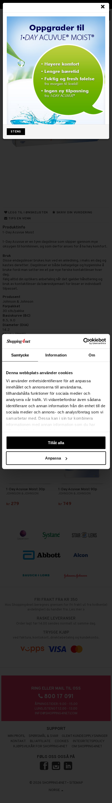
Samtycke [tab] (20, 355)
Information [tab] (56, 355)
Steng (16, 132)
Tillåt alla (56, 442)
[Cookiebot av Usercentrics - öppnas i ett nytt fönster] (83, 341)
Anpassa (53, 458)
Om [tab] (92, 355)
